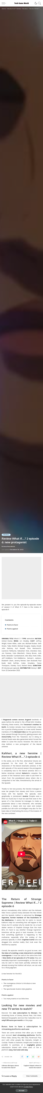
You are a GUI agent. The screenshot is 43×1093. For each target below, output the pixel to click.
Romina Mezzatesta (8, 546)
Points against (12, 629)
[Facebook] (22, 1057)
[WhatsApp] (33, 1057)
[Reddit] (38, 1057)
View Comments (31, 1076)
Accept (21, 1090)
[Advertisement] (21, 578)
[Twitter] (27, 1057)
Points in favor (12, 625)
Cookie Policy (28, 1087)
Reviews (6, 534)
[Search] (39, 3)
